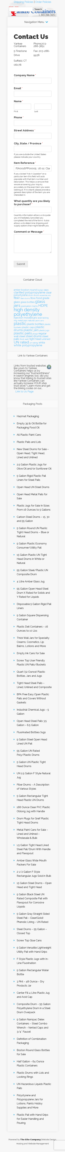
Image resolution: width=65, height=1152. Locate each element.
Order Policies (43, 1)
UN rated (21, 342)
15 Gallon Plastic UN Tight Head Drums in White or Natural (32, 558)
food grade (42, 298)
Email (18, 88)
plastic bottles (35, 324)
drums (36, 295)
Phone (19, 117)
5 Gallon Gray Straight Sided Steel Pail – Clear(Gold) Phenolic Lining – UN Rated (33, 917)
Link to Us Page (24, 391)
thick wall (24, 339)
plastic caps (28, 327)
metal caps (22, 320)
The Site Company (30, 1139)
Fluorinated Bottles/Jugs (31, 732)
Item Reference (25, 162)
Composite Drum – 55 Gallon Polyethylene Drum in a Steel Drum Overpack (33, 1008)
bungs (40, 290)
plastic (20, 323)
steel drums (34, 336)
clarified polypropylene (29, 292)
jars (35, 317)
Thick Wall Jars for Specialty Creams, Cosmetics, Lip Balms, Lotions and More (33, 642)
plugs (35, 333)
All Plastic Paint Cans (29, 434)
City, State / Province (28, 143)
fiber (17, 298)
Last (36, 111)
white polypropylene (28, 345)
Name (18, 101)
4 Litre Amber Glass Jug (30, 581)
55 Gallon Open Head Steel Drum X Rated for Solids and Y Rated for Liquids (33, 592)
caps (46, 290)
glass (17, 301)
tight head (35, 338)
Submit (21, 264)
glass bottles (28, 302)
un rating (34, 343)
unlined (46, 339)
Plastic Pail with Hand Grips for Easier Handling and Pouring (32, 1118)
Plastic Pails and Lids (29, 441)
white (42, 342)
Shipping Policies (23, 1)
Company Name (25, 75)
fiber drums (25, 298)
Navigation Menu (34, 22)
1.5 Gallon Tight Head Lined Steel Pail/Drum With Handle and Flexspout (33, 849)
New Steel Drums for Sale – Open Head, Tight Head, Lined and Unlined (33, 453)
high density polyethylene (28, 312)
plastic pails (23, 333)
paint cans (39, 321)
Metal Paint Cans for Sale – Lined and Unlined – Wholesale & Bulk (32, 833)
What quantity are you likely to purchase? (32, 203)
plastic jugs (44, 330)
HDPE (43, 305)
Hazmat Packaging (28, 416)
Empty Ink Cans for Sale (31, 653)
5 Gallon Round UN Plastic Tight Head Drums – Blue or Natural (33, 532)
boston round (29, 289)
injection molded (23, 317)
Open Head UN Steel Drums (33, 487)
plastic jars (31, 330)
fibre (32, 298)
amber (17, 290)
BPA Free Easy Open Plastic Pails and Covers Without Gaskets (33, 698)
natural (31, 320)
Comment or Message (29, 231)
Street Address (24, 130)
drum (30, 295)
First (16, 111)
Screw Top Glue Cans (29, 940)
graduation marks (29, 306)
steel (22, 336)
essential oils (45, 295)
